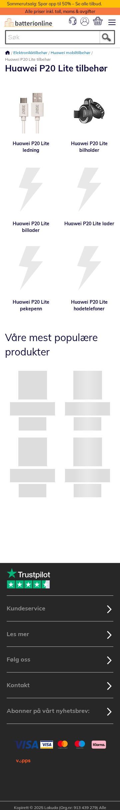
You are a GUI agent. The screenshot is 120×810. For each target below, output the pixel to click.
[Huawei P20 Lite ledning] (31, 112)
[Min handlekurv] (98, 21)
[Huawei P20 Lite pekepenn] (31, 269)
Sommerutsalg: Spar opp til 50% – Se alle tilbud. (54, 3)
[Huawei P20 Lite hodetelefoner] (89, 269)
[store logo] (28, 22)
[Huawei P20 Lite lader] (89, 190)
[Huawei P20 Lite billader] (31, 190)
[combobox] (60, 37)
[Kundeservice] (72, 23)
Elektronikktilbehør (30, 52)
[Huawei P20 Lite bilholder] (89, 112)
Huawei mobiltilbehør (71, 52)
